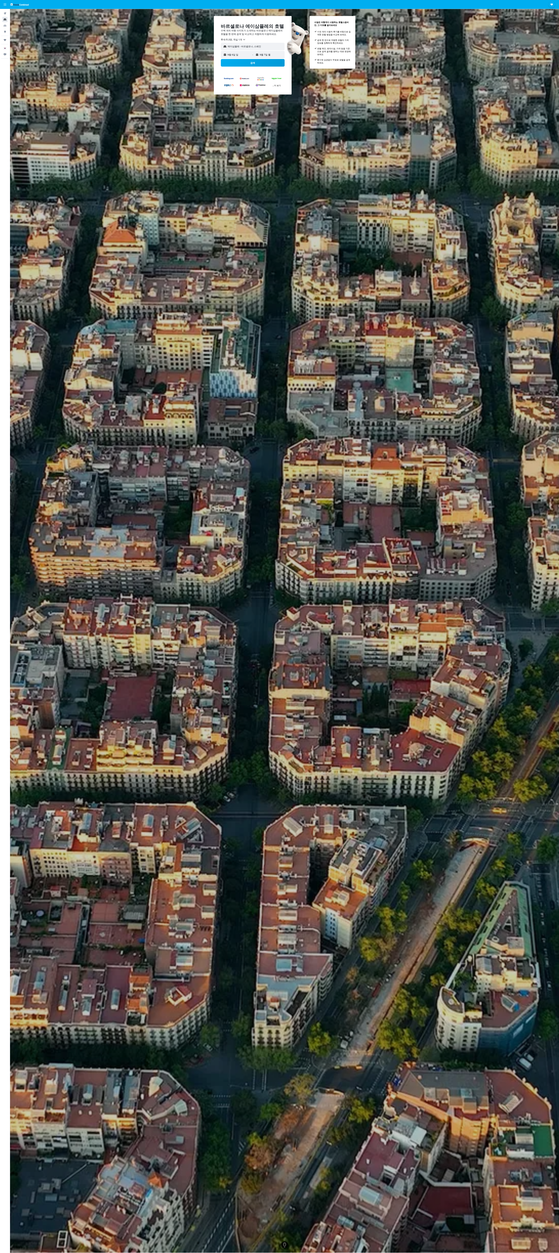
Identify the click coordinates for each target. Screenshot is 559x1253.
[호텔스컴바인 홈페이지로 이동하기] (19, 4)
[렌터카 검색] (5, 25)
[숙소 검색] (5, 19)
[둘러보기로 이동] (5, 32)
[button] (5, 4)
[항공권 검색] (5, 13)
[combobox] (233, 39)
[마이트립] (5, 40)
